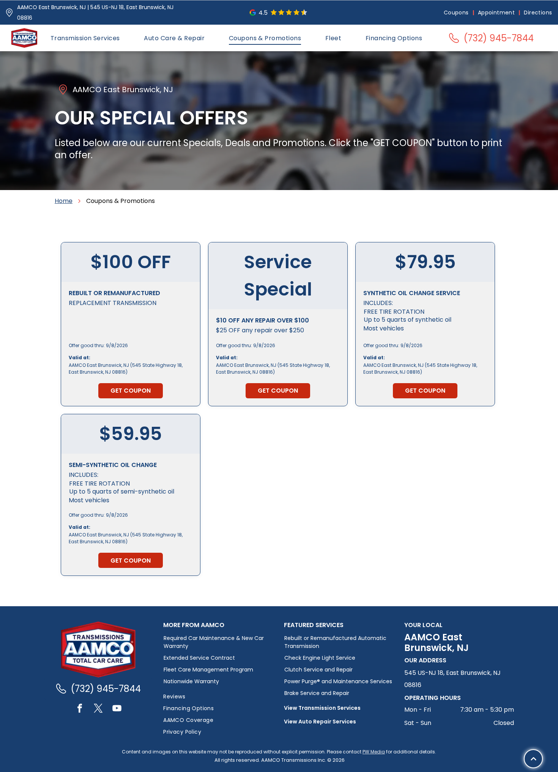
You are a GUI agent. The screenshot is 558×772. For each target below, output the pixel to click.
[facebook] (79, 709)
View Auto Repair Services (320, 721)
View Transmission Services (322, 708)
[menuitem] (457, 13)
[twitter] (98, 709)
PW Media (374, 751)
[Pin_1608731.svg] (9, 12)
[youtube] (117, 709)
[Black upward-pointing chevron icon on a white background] (534, 759)
